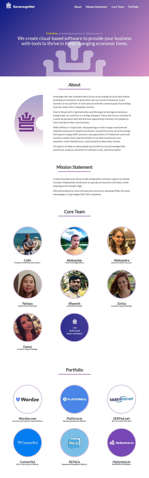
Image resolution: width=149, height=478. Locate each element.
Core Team (118, 6)
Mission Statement (96, 6)
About (77, 6)
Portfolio (133, 6)
